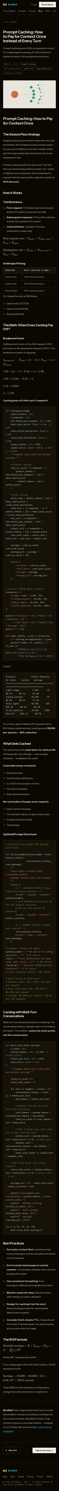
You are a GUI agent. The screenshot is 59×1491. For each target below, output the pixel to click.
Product (22, 11)
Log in (34, 4)
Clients (21, 1476)
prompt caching (28, 64)
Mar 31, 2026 (11, 64)
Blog (40, 11)
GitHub (49, 1476)
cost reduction (44, 69)
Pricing (32, 11)
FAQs (47, 11)
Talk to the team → (44, 1450)
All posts (12, 1450)
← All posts (10, 22)
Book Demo (47, 4)
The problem (9, 11)
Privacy (40, 1476)
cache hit (28, 69)
